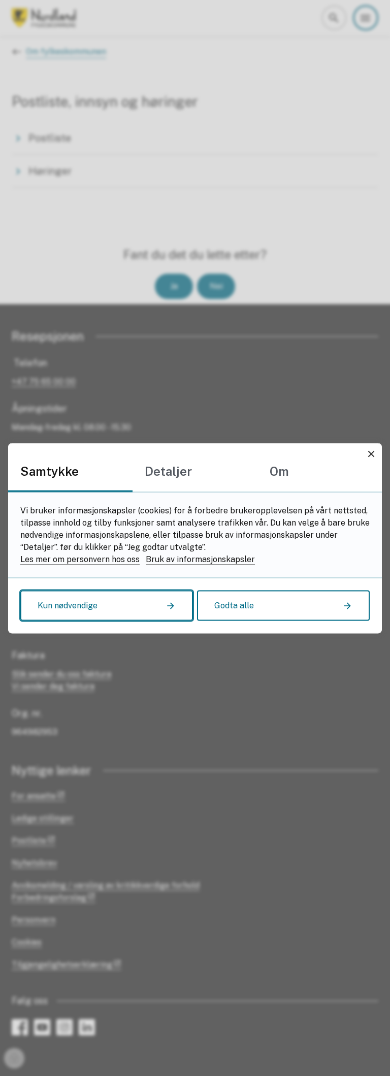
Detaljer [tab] (168, 471)
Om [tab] (279, 471)
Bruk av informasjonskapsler (200, 559)
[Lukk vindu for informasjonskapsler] (371, 453)
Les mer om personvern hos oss (80, 559)
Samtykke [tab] (49, 471)
